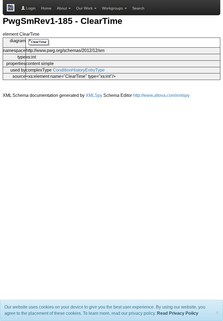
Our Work (85, 8)
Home (46, 8)
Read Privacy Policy (177, 313)
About (62, 8)
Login (30, 8)
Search (138, 8)
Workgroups (113, 8)
